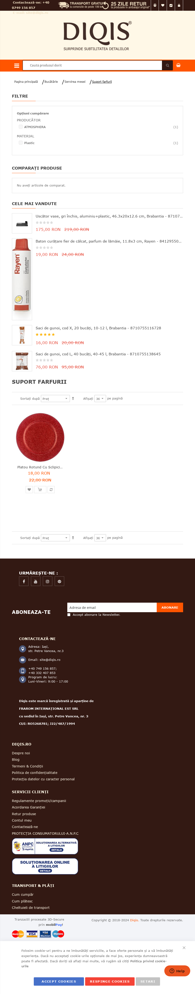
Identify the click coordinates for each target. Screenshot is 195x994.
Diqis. (134, 920)
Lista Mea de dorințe (163, 5)
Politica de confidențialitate (34, 773)
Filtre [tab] (20, 95)
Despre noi (21, 753)
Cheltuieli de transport (31, 908)
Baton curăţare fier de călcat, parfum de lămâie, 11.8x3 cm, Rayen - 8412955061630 (109, 241)
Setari (148, 981)
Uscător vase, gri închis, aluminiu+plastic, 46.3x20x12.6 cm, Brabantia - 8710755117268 (109, 216)
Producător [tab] (29, 120)
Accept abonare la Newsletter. (96, 614)
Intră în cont (179, 5)
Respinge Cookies (110, 981)
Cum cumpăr (23, 894)
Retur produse (24, 814)
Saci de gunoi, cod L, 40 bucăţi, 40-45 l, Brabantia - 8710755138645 (98, 354)
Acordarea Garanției (28, 807)
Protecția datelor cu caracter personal (43, 779)
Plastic (101, 143)
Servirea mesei (74, 81)
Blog (16, 759)
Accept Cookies (59, 981)
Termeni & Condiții (27, 766)
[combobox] (97, 65)
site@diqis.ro (37, 13)
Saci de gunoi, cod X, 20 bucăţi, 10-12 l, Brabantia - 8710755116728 (98, 328)
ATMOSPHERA (101, 127)
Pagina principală (26, 81)
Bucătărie (51, 81)
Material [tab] (25, 136)
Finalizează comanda (171, 5)
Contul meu (155, 5)
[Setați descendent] (73, 398)
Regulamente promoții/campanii (39, 801)
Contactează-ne (25, 827)
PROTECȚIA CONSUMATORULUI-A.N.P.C (45, 833)
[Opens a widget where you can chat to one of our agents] (177, 971)
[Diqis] (97, 18)
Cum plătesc (22, 901)
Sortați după (30, 398)
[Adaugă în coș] (40, 489)
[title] (24, 581)
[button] (29, 489)
